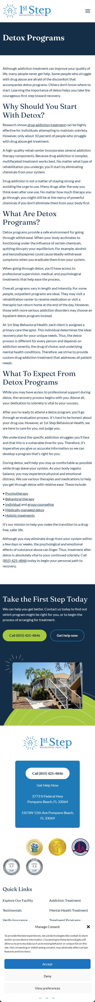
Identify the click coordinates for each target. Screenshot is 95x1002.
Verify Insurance (15, 920)
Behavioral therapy (19, 499)
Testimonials (12, 910)
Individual (13, 504)
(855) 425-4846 (15, 560)
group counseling (41, 504)
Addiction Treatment (65, 900)
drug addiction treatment (46, 125)
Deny (47, 976)
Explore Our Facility (18, 900)
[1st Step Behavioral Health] (27, 11)
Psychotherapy (16, 493)
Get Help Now (47, 785)
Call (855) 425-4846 (24, 635)
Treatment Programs (65, 920)
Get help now (67, 635)
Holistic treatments (20, 515)
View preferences (47, 988)
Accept (47, 964)
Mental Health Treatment (68, 910)
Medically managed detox (24, 510)
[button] (88, 927)
